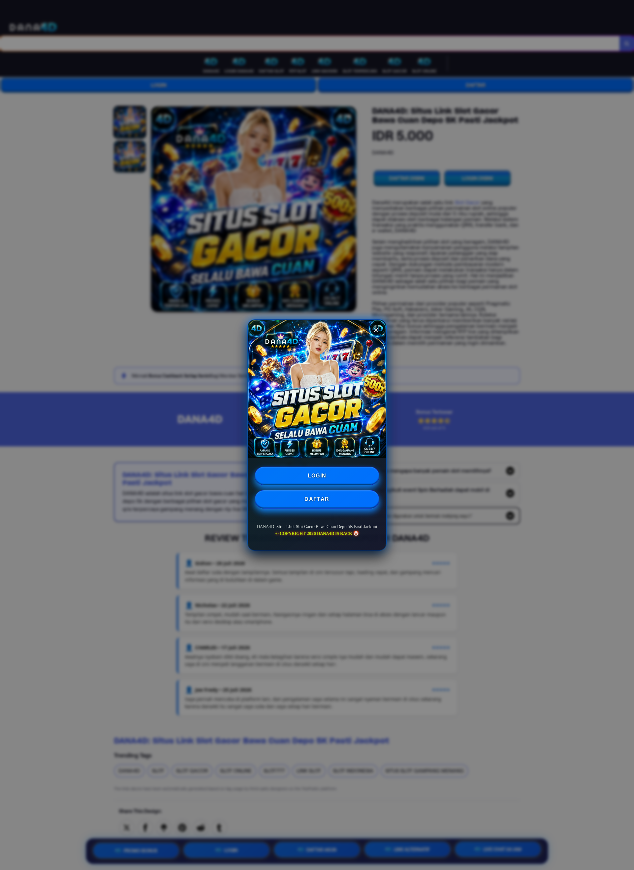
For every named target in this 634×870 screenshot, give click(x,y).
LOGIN (317, 475)
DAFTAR (316, 499)
